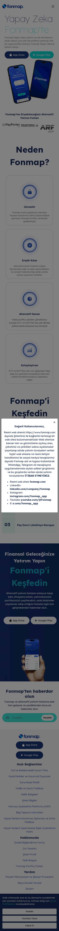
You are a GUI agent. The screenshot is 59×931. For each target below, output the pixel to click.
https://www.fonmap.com (40, 432)
